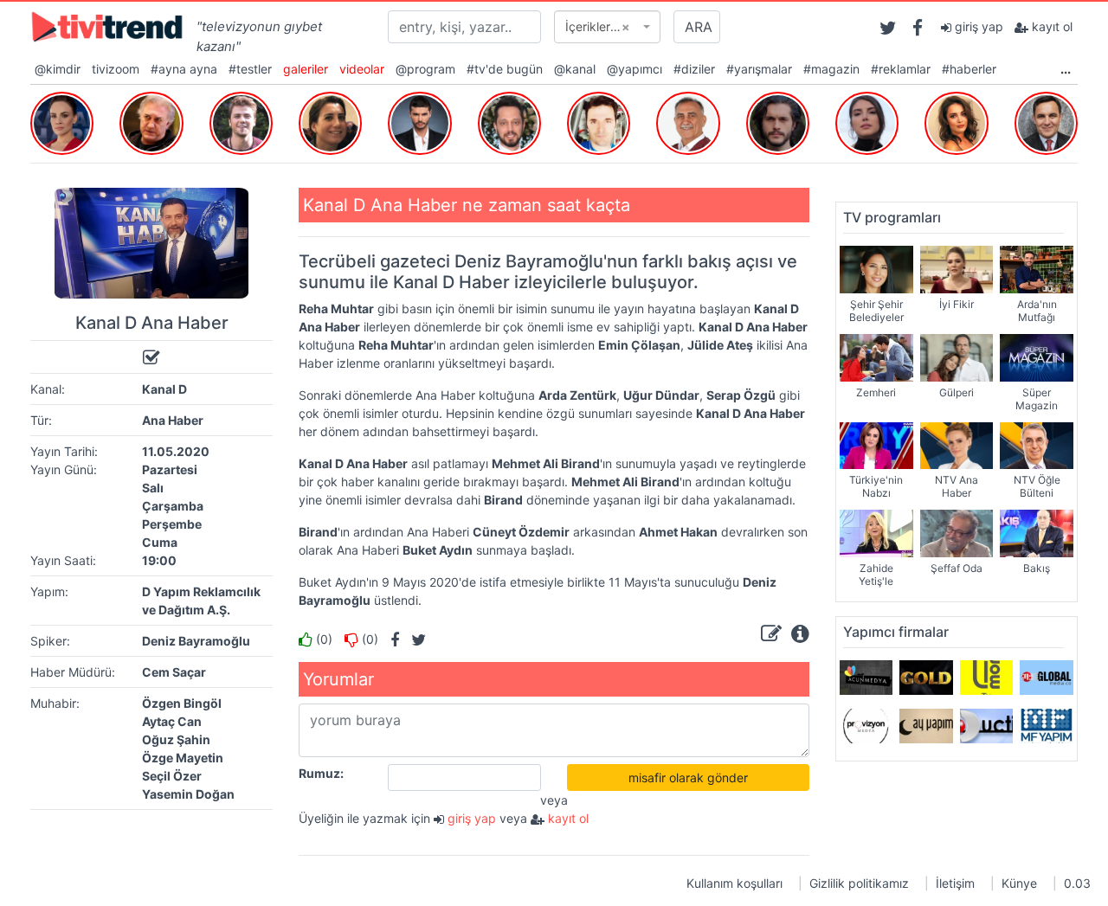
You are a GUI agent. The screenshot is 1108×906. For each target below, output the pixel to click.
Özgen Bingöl (182, 703)
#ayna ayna (184, 68)
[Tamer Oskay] (598, 120)
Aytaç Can (172, 721)
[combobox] (607, 26)
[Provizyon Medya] (866, 724)
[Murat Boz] (509, 120)
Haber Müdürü (71, 672)
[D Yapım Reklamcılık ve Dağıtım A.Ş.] (986, 724)
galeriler (305, 68)
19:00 (159, 560)
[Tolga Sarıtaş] (241, 120)
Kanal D (164, 389)
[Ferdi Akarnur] (687, 120)
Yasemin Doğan (188, 794)
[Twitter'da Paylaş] (414, 639)
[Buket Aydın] (61, 120)
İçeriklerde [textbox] (597, 26)
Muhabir (53, 703)
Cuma (159, 542)
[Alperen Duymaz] (777, 120)
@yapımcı (634, 68)
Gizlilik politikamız (859, 883)
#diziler (694, 68)
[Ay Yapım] (925, 724)
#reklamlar (901, 68)
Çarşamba (172, 505)
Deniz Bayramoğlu (196, 640)
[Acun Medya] (866, 676)
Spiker (48, 640)
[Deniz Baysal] (867, 120)
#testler (250, 68)
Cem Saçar (174, 672)
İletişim (955, 883)
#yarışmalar (759, 68)
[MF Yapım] (1046, 724)
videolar (361, 68)
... (1065, 68)
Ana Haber (172, 420)
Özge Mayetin (182, 757)
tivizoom (115, 68)
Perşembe (172, 524)
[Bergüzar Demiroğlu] (330, 120)
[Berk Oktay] (419, 120)
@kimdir (58, 68)
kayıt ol (1050, 26)
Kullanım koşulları (734, 883)
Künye (1019, 883)
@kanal (575, 68)
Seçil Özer (172, 775)
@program (425, 68)
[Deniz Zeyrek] (1046, 120)
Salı (153, 487)
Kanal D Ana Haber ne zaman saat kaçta (466, 205)
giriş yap (977, 26)
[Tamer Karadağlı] (151, 120)
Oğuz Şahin (176, 739)
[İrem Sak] (956, 120)
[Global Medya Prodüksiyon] (1046, 676)
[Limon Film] (986, 676)
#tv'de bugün (505, 68)
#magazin (831, 68)
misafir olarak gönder (688, 777)
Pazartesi (169, 469)
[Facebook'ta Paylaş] (390, 639)
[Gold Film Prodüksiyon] (925, 676)
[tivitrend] (107, 25)
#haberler (969, 68)
